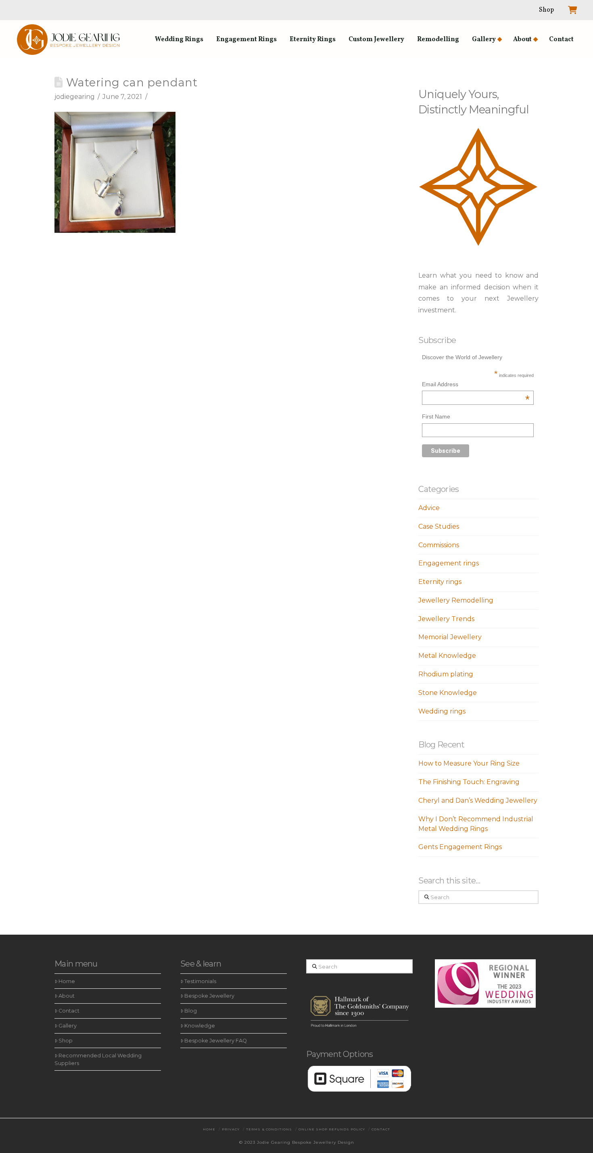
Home (66, 981)
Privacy (231, 1129)
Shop (65, 1041)
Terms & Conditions (269, 1129)
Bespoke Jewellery (209, 996)
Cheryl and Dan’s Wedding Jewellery (477, 800)
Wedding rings (442, 711)
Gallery (67, 1026)
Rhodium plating (445, 674)
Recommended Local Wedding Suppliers (98, 1059)
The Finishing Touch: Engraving (469, 782)
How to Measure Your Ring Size (469, 763)
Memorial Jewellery (450, 637)
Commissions (438, 545)
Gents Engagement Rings (460, 847)
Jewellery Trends (446, 619)
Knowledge (199, 1026)
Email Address (476, 385)
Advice (429, 508)
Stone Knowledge (447, 693)
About (66, 996)
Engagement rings (448, 563)
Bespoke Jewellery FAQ (215, 1041)
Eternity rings (439, 582)
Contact (68, 1011)
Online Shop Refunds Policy (332, 1129)
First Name (436, 416)
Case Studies (438, 526)
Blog (190, 1011)
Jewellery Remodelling (455, 600)
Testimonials (200, 981)
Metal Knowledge (447, 655)
